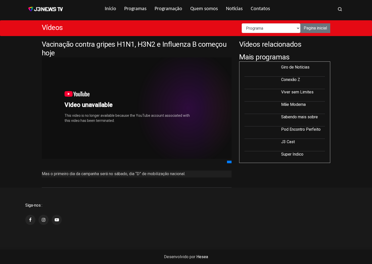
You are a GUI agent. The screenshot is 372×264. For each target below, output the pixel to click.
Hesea (202, 256)
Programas (135, 8)
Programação (168, 8)
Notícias (234, 8)
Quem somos (204, 8)
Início (110, 8)
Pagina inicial (315, 28)
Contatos (260, 8)
